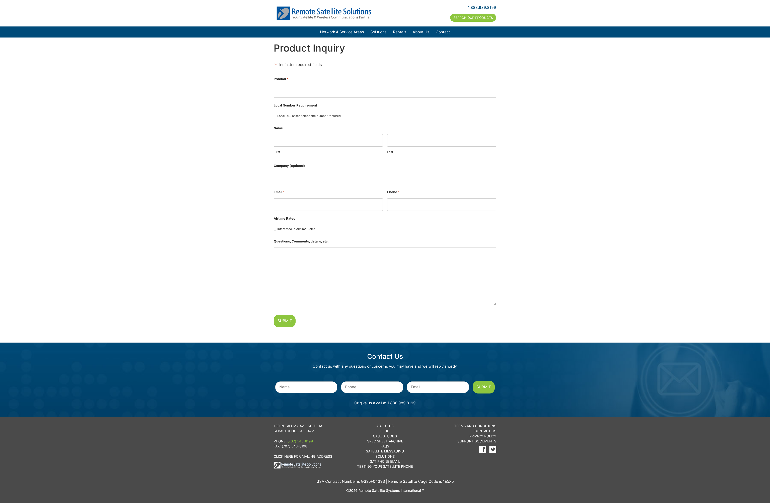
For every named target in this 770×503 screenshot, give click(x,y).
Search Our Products (473, 18)
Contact (443, 32)
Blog (385, 431)
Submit (285, 320)
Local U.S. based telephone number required (309, 116)
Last (390, 152)
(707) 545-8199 (300, 441)
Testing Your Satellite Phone (385, 466)
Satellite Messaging (385, 451)
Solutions (378, 32)
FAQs (385, 446)
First (277, 152)
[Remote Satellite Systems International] (329, 13)
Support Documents (476, 441)
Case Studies (385, 436)
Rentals (399, 32)
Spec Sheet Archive (385, 441)
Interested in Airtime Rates (296, 229)
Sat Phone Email (385, 461)
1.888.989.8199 (482, 7)
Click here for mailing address (303, 456)
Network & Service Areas (342, 32)
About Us (421, 32)
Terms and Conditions (475, 426)
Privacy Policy (482, 436)
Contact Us (485, 431)
